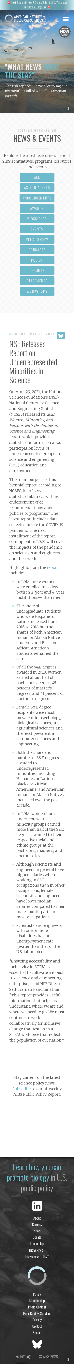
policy (37, 260)
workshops (37, 291)
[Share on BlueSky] (61, 335)
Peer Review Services (37, 1313)
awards (37, 208)
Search (37, 1332)
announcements (37, 198)
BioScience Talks (37, 1256)
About (37, 1218)
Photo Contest (37, 1307)
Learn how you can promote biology (34, 1172)
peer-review (37, 239)
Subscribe (21, 1088)
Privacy (37, 1319)
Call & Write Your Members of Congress (45, 4)
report (52, 567)
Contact (37, 1326)
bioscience (37, 218)
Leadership (37, 1243)
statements (37, 280)
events (37, 229)
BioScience (37, 1250)
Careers (37, 1224)
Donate (37, 1237)
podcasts (37, 249)
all (37, 177)
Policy (37, 1294)
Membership (37, 1300)
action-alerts (37, 187)
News (37, 1231)
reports (37, 270)
